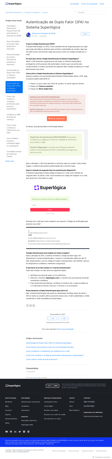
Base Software (74, 410)
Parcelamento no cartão (52, 419)
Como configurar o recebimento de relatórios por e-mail (47, 351)
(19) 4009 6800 (89, 406)
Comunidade (74, 4)
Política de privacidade (59, 451)
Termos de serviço (73, 451)
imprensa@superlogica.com (93, 416)
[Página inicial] (13, 4)
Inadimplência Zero (50, 402)
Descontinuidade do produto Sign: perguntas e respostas (13, 45)
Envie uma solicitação (65, 329)
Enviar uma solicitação (89, 4)
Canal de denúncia (101, 451)
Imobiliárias (25, 406)
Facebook (27, 305)
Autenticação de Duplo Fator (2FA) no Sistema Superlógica (13, 74)
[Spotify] (28, 431)
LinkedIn (33, 305)
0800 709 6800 (89, 402)
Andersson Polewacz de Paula (43, 33)
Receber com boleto (51, 410)
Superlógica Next (27, 425)
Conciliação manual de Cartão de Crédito (14, 153)
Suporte (45, 12)
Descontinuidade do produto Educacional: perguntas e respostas (13, 59)
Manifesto (8, 402)
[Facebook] (11, 431)
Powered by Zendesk (102, 457)
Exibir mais (10, 161)
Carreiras (8, 410)
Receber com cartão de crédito (54, 414)
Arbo (71, 406)
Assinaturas (25, 410)
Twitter (30, 305)
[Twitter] (19, 431)
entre (35, 377)
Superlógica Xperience (29, 420)
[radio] (52, 318)
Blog (6, 406)
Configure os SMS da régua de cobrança (13, 117)
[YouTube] (6, 431)
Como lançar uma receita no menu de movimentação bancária (50, 347)
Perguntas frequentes (32, 12)
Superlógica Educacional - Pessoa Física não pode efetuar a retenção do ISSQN (14, 31)
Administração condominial (30, 402)
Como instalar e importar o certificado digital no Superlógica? (13, 142)
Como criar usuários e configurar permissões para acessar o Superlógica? (13, 102)
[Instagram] (24, 431)
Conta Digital (48, 406)
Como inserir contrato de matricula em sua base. (13, 129)
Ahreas (71, 402)
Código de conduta (87, 451)
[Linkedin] (15, 431)
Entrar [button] (102, 4)
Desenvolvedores (11, 419)
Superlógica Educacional (14, 12)
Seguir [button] (85, 34)
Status (7, 423)
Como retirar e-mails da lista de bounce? (42, 359)
